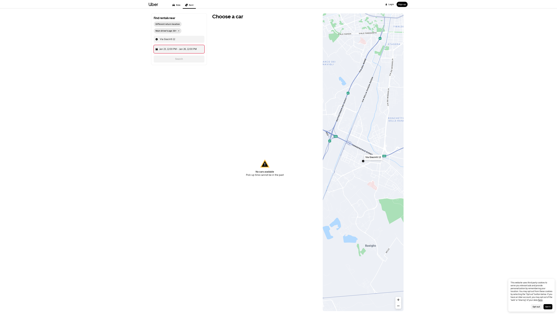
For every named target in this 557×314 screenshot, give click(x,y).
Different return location (167, 24)
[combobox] (175, 39)
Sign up (402, 4)
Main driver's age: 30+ (166, 31)
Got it (548, 307)
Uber (153, 4)
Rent (191, 5)
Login (391, 4)
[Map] (363, 162)
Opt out (536, 307)
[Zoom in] (398, 300)
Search (179, 59)
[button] (167, 30)
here (540, 300)
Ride (178, 5)
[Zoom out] (398, 306)
